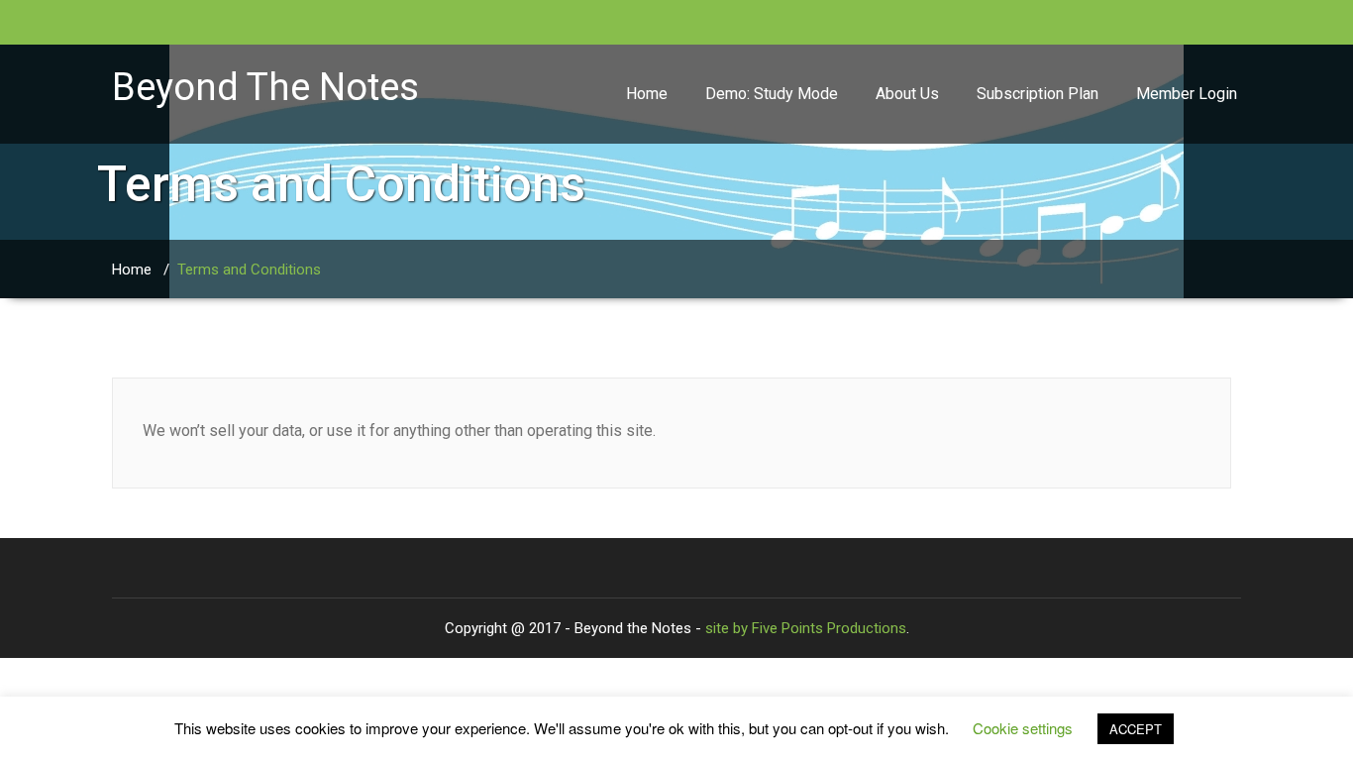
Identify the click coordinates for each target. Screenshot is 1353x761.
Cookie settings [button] (1023, 727)
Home (647, 93)
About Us (907, 93)
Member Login (1186, 93)
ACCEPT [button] (1135, 728)
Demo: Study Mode (771, 93)
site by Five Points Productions (805, 628)
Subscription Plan (1037, 93)
